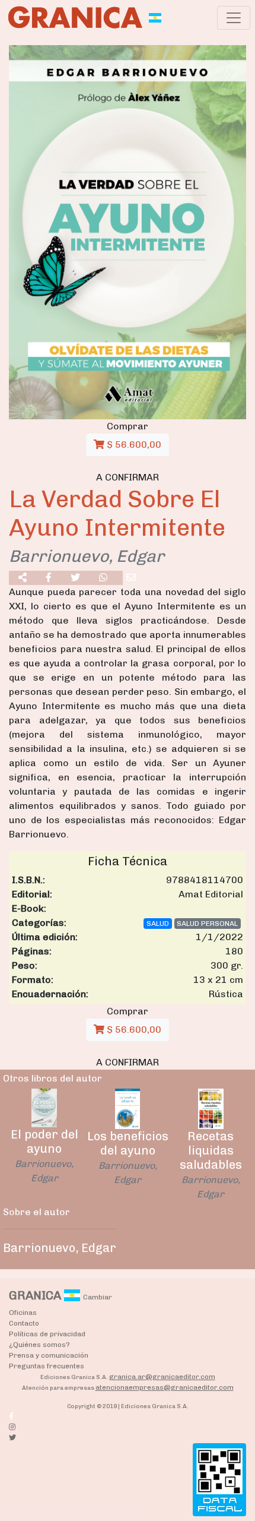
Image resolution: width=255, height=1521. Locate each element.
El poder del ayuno (44, 1141)
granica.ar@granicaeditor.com (162, 1377)
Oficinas (23, 1312)
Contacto (24, 1323)
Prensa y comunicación (48, 1355)
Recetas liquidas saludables (211, 1150)
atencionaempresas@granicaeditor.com (164, 1387)
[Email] (131, 578)
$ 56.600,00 (132, 444)
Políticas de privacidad (47, 1334)
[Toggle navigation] (233, 18)
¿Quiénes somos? (39, 1344)
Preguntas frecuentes (46, 1366)
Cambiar (97, 1297)
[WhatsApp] (103, 578)
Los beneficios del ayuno (127, 1143)
